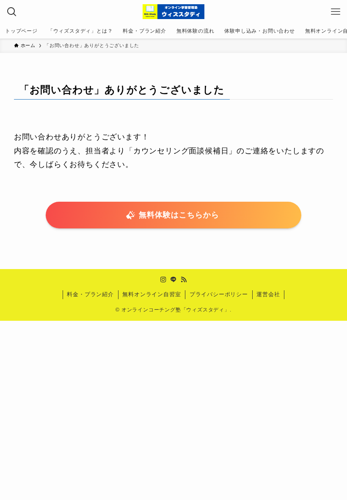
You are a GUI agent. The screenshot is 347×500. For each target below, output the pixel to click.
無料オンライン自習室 (151, 294)
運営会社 (268, 294)
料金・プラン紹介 (90, 294)
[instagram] (163, 279)
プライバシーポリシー (219, 294)
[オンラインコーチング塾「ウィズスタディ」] (173, 11)
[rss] (183, 279)
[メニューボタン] (335, 11)
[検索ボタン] (11, 11)
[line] (173, 279)
